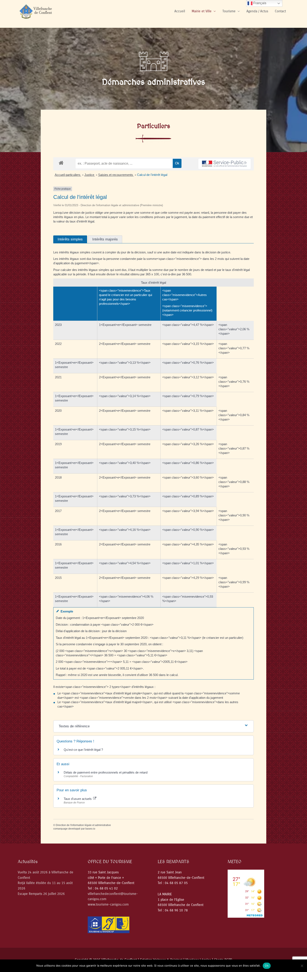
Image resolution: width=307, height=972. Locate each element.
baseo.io (90, 828)
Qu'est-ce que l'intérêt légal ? (83, 749)
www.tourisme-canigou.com (108, 904)
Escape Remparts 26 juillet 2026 (41, 894)
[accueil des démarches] (61, 162)
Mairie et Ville (202, 11)
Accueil (179, 11)
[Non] (302, 966)
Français (259, 3)
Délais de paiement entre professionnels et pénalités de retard (105, 772)
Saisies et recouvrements (116, 175)
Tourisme (229, 11)
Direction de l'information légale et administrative (83, 825)
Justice (89, 175)
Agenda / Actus (257, 11)
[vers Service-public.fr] (224, 164)
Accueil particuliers (68, 175)
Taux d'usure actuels (78, 798)
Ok (267, 965)
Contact (280, 11)
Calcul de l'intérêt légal (152, 175)
